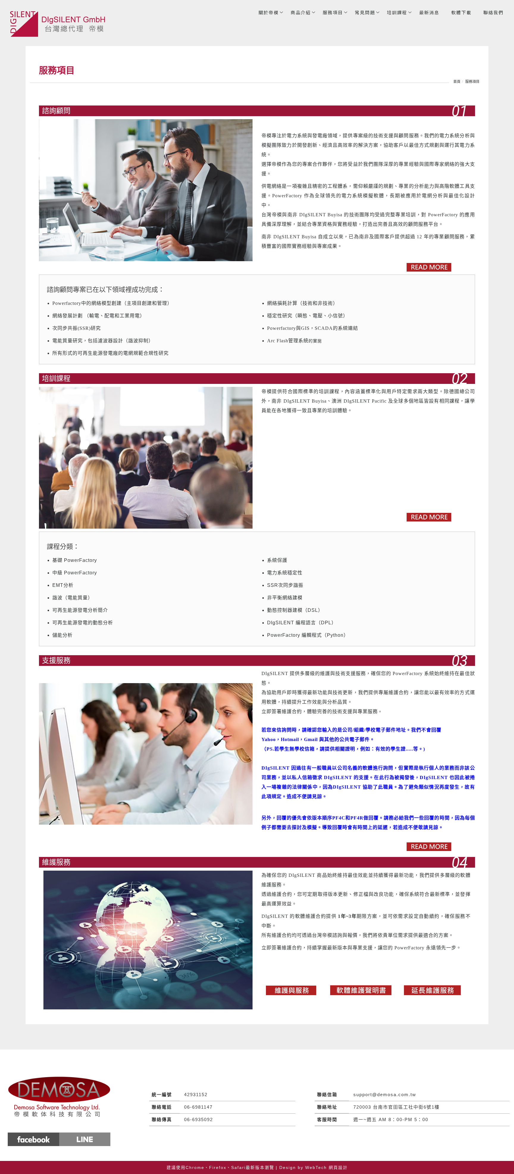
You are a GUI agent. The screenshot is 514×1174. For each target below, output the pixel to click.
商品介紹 (301, 12)
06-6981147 (198, 1107)
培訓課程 (397, 12)
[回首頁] (59, 24)
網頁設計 (338, 1167)
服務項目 (333, 12)
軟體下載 (461, 12)
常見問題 (365, 12)
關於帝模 (268, 12)
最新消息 (429, 12)
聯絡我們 (493, 12)
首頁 (456, 82)
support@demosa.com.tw (384, 1094)
